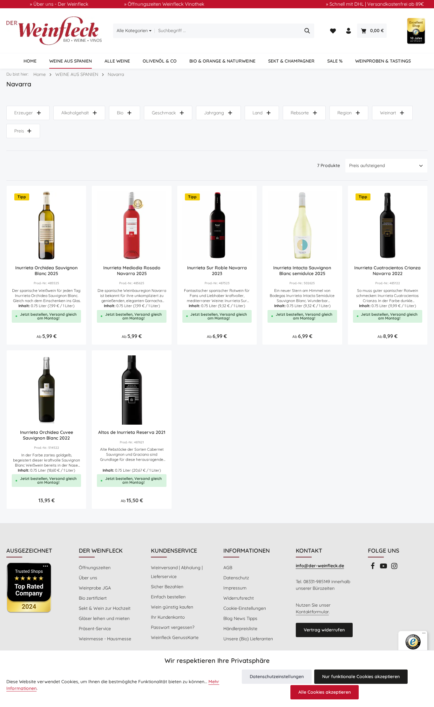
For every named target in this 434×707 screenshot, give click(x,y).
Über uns (88, 578)
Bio (120, 113)
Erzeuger (23, 113)
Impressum (235, 588)
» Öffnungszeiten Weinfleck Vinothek (164, 4)
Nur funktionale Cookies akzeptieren (361, 676)
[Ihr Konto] (349, 31)
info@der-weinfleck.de (320, 566)
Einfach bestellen (168, 597)
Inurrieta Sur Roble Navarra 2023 (217, 270)
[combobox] (227, 31)
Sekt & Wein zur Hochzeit (105, 608)
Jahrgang (214, 113)
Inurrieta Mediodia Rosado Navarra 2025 (131, 270)
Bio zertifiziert (93, 598)
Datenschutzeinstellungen (277, 676)
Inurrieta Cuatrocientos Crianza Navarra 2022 (387, 270)
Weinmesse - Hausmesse (105, 639)
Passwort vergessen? (172, 627)
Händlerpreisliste (240, 628)
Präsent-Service (95, 628)
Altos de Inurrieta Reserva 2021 (131, 432)
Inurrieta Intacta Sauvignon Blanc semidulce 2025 (302, 270)
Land (257, 113)
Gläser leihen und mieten (104, 618)
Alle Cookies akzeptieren (324, 692)
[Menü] (424, 634)
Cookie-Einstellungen (244, 608)
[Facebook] (373, 568)
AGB (227, 567)
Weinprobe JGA (95, 588)
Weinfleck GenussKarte (175, 637)
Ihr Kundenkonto (168, 617)
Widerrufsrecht (238, 598)
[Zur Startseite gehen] (54, 30)
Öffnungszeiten (95, 567)
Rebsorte (300, 113)
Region (344, 113)
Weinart (388, 113)
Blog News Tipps (240, 618)
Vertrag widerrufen (324, 630)
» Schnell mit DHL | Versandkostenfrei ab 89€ (375, 4)
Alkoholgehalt (75, 113)
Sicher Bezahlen (167, 586)
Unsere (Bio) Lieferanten (248, 639)
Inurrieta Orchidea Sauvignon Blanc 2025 (46, 270)
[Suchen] (307, 31)
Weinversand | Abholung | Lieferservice (177, 572)
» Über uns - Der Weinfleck (59, 4)
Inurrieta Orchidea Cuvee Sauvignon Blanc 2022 (46, 435)
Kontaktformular (312, 612)
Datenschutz (236, 578)
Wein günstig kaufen (172, 607)
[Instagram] (394, 568)
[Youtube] (384, 568)
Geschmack (164, 113)
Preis (19, 131)
